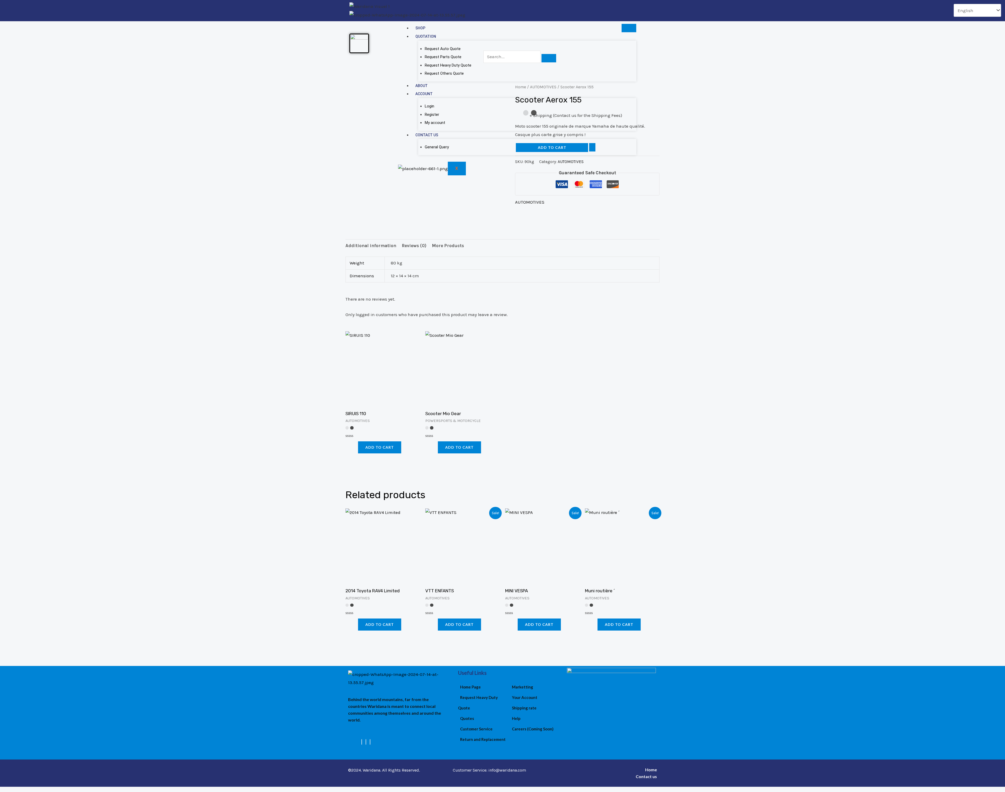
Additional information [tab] (370, 245)
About (421, 86)
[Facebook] (361, 742)
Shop (420, 28)
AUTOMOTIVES (529, 202)
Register (432, 114)
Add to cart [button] (379, 447)
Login (429, 106)
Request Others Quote (444, 73)
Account (424, 94)
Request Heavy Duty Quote (448, 65)
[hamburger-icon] (629, 28)
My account (435, 122)
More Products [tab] (448, 245)
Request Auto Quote (443, 48)
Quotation (425, 36)
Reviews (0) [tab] (414, 245)
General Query (437, 147)
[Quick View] (355, 447)
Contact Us (426, 135)
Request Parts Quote (443, 57)
